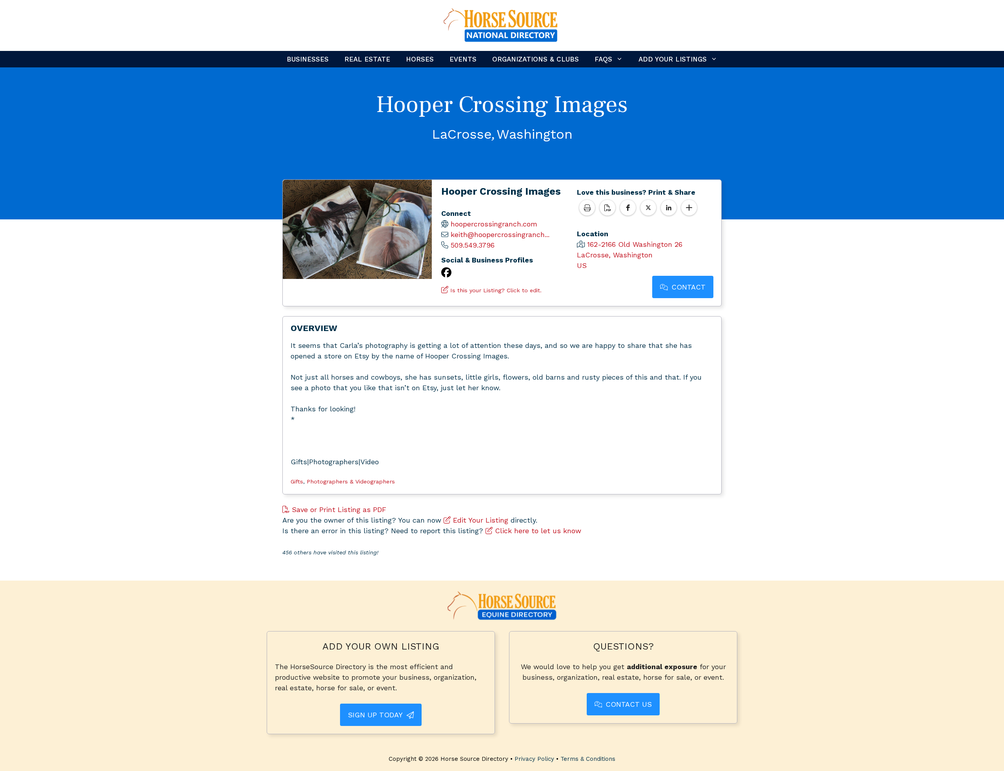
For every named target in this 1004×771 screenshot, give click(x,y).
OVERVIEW (314, 328)
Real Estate (367, 59)
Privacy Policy (534, 758)
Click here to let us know (537, 531)
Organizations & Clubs (535, 59)
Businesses (308, 59)
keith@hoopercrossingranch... (500, 234)
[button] (628, 207)
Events (463, 59)
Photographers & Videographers (351, 481)
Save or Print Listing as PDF (337, 509)
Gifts (297, 481)
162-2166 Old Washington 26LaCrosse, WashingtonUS (629, 255)
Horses (420, 59)
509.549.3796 (473, 245)
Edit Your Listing (479, 520)
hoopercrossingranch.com (494, 224)
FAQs (603, 59)
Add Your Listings (672, 59)
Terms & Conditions (587, 758)
